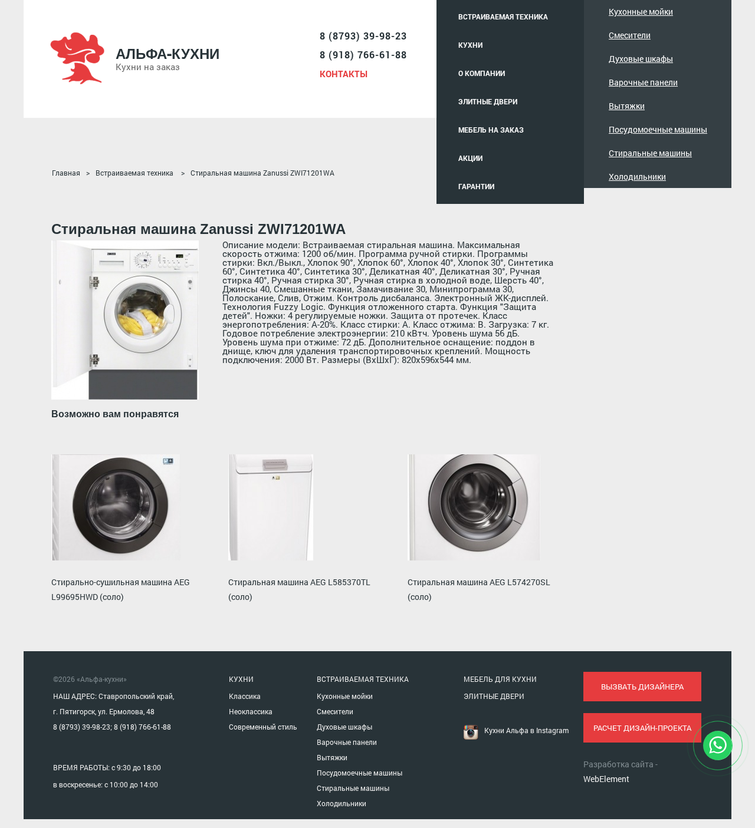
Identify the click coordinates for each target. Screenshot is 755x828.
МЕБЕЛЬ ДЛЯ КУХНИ (500, 679)
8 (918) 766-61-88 (363, 54)
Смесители (630, 35)
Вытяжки (627, 105)
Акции (470, 158)
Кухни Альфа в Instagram (526, 730)
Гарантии (476, 186)
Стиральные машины (650, 153)
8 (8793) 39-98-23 (363, 35)
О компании (481, 73)
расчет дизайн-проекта (642, 728)
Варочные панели (643, 82)
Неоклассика (251, 711)
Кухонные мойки (641, 11)
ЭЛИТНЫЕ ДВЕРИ (494, 696)
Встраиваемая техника (503, 16)
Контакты (343, 74)
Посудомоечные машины (658, 129)
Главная (66, 172)
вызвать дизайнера (642, 686)
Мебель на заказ (491, 129)
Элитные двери (487, 101)
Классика (245, 696)
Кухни (470, 45)
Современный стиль (263, 726)
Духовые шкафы (641, 58)
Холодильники (637, 176)
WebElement (606, 778)
